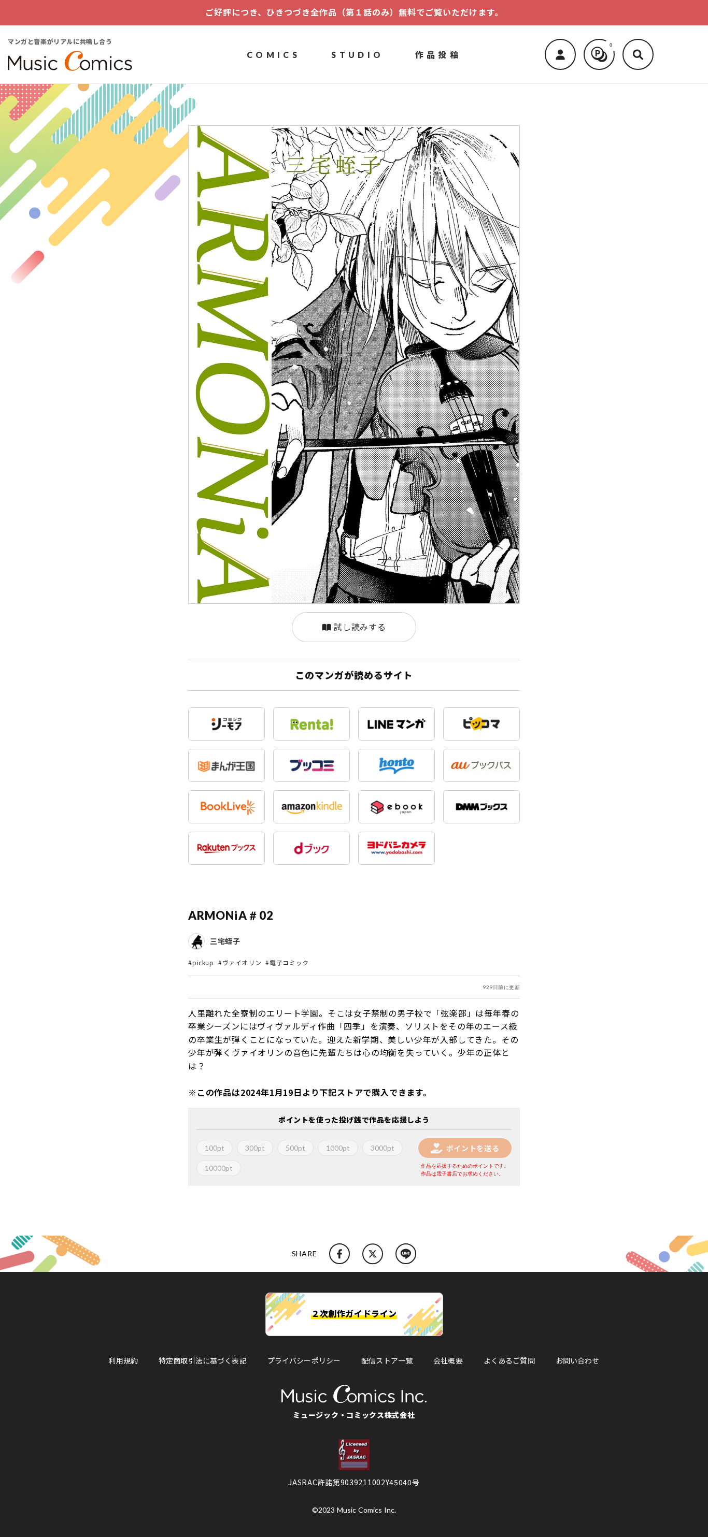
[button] (638, 54)
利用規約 (123, 1360)
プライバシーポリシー (304, 1360)
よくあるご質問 (509, 1360)
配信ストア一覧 (387, 1360)
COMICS (273, 54)
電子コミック (289, 962)
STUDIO (357, 54)
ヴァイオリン (242, 962)
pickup (203, 962)
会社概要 (448, 1360)
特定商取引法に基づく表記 (203, 1360)
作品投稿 (438, 54)
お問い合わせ (578, 1360)
